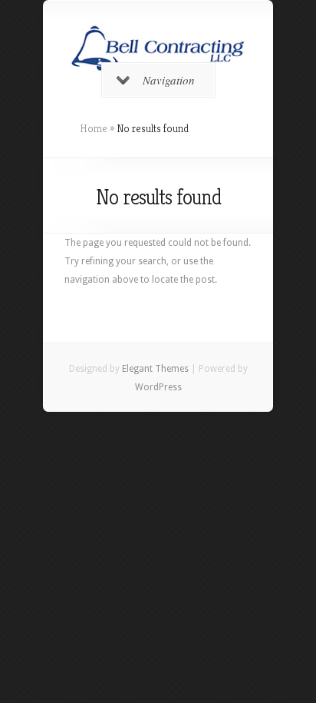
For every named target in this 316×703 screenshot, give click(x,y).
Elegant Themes (155, 368)
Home (93, 128)
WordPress (158, 387)
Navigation (169, 80)
